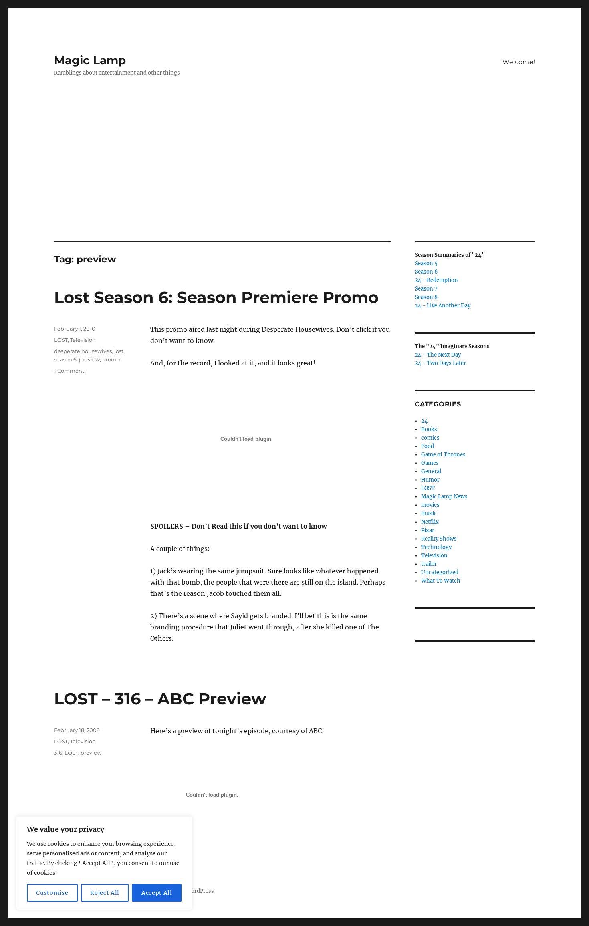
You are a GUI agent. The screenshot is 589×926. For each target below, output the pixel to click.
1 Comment (69, 370)
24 (424, 421)
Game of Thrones (443, 454)
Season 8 (426, 297)
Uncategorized (439, 572)
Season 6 (426, 271)
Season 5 (426, 263)
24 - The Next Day (438, 354)
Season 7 (426, 288)
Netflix (430, 521)
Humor (430, 479)
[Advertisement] (294, 181)
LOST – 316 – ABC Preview (160, 698)
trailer (429, 564)
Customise (52, 892)
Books (429, 429)
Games (430, 463)
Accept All (156, 892)
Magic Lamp (90, 60)
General (431, 471)
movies (430, 505)
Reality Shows (439, 538)
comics (430, 437)
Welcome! (518, 62)
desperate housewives (83, 351)
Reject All (104, 892)
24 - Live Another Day (442, 305)
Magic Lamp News (444, 496)
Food (427, 446)
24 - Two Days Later (440, 363)
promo (111, 359)
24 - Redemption (436, 280)
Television (83, 340)
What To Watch (440, 580)
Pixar (427, 530)
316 (58, 752)
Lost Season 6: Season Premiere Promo (216, 297)
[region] (104, 863)
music (429, 513)
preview (89, 359)
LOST (61, 340)
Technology (436, 547)
